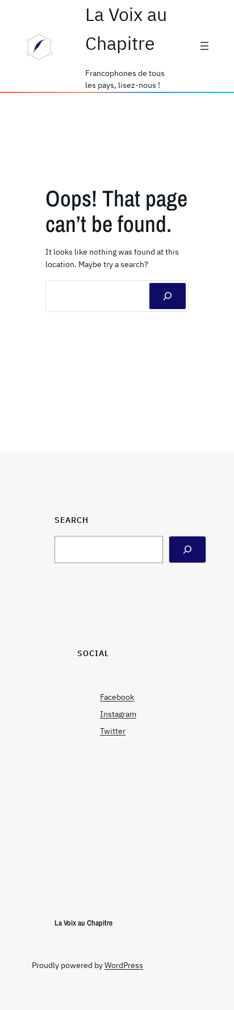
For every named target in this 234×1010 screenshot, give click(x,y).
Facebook (117, 697)
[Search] (187, 549)
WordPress (124, 965)
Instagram (118, 714)
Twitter (113, 731)
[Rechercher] (167, 296)
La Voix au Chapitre (83, 923)
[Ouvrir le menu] (204, 46)
